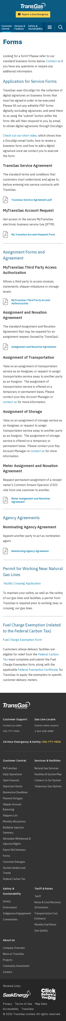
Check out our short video (20, 135)
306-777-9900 (11, 731)
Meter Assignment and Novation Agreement (30, 500)
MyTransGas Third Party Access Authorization (30, 302)
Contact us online (12, 725)
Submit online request (46, 725)
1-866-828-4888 (43, 731)
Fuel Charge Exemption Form (22, 640)
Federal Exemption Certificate (38, 669)
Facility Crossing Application (22, 583)
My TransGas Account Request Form (33, 234)
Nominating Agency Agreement (30, 551)
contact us (10, 402)
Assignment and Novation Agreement (33, 346)
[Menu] (50, 27)
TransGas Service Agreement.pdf (31, 200)
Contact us (53, 61)
